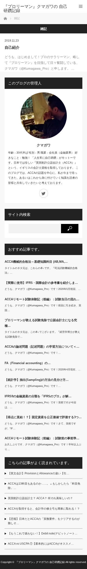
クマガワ (44, 145)
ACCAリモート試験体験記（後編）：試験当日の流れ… (42, 299)
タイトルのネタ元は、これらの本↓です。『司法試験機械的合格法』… (41, 270)
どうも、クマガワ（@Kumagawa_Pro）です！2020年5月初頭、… (43, 289)
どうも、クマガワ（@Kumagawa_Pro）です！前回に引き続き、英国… (43, 308)
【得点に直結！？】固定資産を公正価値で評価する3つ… (43, 417)
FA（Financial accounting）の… (28, 363)
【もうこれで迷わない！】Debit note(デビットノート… (42, 533)
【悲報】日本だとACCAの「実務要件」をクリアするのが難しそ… (44, 521)
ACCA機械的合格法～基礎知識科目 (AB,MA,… (36, 261)
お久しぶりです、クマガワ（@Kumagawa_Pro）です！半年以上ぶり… (43, 447)
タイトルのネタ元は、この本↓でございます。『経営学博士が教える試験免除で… (42, 334)
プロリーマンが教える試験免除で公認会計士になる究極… (41, 322)
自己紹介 (12, 47)
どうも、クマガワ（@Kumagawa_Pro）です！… (33, 352)
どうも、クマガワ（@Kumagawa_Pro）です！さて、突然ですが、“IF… (40, 426)
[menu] (80, 6)
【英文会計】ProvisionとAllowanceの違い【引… (38, 473)
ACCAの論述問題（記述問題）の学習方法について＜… (42, 346)
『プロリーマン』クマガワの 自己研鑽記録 (35, 8)
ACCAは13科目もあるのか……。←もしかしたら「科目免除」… (44, 486)
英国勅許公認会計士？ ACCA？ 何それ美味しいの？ (40, 498)
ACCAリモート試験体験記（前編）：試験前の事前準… (42, 438)
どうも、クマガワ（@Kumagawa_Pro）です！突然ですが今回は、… (40, 405)
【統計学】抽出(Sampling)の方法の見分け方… (37, 379)
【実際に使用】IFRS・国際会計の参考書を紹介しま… (41, 282)
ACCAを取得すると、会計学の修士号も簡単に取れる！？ (44, 508)
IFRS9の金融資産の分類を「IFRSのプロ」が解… (38, 396)
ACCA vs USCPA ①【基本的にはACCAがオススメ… (41, 543)
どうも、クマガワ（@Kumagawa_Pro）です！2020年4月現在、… (43, 369)
